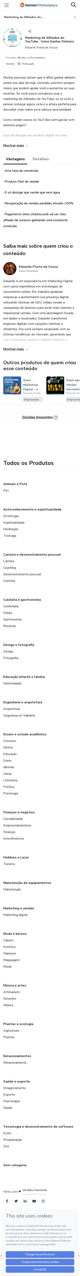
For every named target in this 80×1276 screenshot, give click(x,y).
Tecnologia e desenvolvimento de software (38, 1126)
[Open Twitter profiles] (16, 1201)
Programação (12, 1140)
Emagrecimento (14, 1088)
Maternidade (12, 683)
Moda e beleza (14, 934)
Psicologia (10, 793)
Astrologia (11, 516)
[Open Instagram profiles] (43, 1201)
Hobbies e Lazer (16, 857)
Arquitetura (11, 709)
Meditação (10, 529)
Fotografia (10, 658)
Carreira (8, 561)
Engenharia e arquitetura (22, 702)
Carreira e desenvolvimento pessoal (32, 554)
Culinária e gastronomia (22, 599)
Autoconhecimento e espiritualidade (32, 509)
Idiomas (8, 767)
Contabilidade (13, 819)
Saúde (7, 1107)
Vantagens (15, 159)
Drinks (7, 613)
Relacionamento (15, 1062)
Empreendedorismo (17, 825)
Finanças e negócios (19, 812)
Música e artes (14, 985)
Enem (7, 760)
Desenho (9, 998)
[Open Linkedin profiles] (25, 1201)
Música (8, 1005)
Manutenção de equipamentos (27, 883)
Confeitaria (10, 606)
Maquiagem (11, 960)
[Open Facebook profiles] (7, 1201)
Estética (9, 947)
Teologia (9, 535)
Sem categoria (14, 1165)
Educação (10, 754)
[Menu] (6, 5)
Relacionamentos (17, 1056)
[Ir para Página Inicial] (39, 5)
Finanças (9, 832)
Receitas (9, 626)
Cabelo (8, 940)
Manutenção (12, 889)
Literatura (10, 780)
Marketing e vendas (18, 908)
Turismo (9, 864)
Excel (7, 1133)
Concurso (9, 741)
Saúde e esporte (16, 1081)
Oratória (9, 581)
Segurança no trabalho (19, 715)
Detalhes (41, 159)
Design (8, 651)
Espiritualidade (14, 522)
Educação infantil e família (24, 677)
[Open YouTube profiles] (34, 1201)
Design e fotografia (18, 645)
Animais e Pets (15, 484)
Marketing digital (15, 915)
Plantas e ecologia (18, 1024)
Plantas (9, 1037)
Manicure (9, 953)
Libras (7, 773)
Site (6, 1146)
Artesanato (11, 992)
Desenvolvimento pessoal (22, 574)
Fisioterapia (11, 1101)
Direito (8, 747)
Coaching (9, 567)
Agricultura (11, 1030)
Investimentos (13, 838)
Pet (6, 490)
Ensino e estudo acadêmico (24, 734)
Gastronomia (12, 619)
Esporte (9, 1094)
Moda (7, 966)
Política (8, 787)
